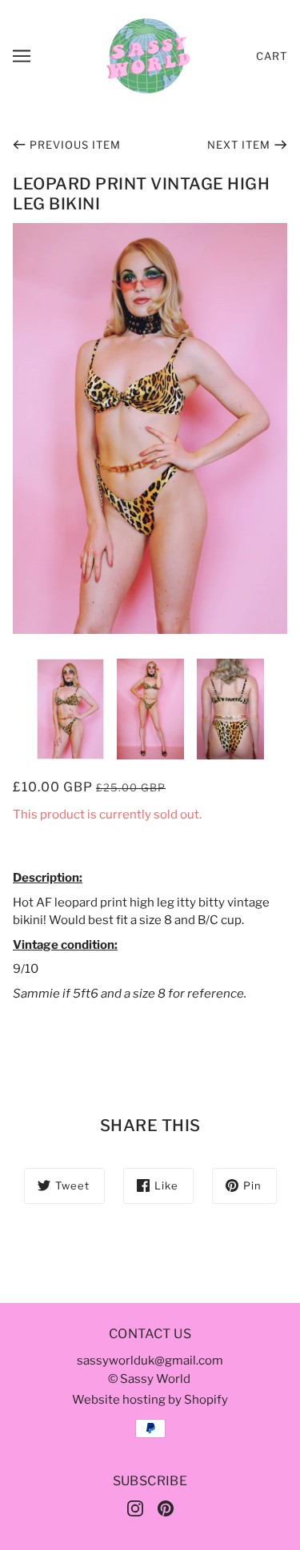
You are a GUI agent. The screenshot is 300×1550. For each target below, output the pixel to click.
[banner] (148, 55)
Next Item (238, 144)
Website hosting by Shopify (150, 1400)
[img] (135, 1508)
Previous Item (75, 144)
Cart (271, 56)
